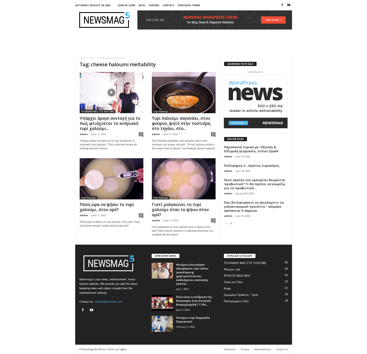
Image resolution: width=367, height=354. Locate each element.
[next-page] (231, 223)
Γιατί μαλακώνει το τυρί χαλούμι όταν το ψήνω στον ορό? (180, 209)
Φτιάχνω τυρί (232, 269)
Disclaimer (230, 349)
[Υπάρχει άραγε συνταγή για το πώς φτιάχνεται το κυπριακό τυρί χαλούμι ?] (111, 92)
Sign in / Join (126, 5)
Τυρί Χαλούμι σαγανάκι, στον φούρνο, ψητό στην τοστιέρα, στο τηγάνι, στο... (181, 123)
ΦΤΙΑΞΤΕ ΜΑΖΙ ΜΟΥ (237, 275)
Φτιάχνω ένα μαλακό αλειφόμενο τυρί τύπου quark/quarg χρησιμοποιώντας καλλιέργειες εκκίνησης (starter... (192, 274)
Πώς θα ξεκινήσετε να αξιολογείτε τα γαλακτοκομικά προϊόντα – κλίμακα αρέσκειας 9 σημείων (254, 206)
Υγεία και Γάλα (233, 282)
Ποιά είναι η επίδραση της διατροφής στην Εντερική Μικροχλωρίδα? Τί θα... (194, 300)
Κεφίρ (227, 288)
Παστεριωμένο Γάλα (236, 301)
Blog (142, 5)
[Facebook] (282, 5)
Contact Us (282, 349)
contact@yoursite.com (108, 301)
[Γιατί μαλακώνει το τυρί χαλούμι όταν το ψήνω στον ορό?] (184, 178)
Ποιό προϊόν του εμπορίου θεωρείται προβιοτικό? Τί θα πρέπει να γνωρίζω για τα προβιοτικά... (254, 184)
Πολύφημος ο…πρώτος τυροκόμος (251, 165)
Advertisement (262, 349)
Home (82, 57)
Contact (169, 5)
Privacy (245, 349)
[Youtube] (288, 5)
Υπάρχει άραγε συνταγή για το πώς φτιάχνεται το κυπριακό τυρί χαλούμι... (110, 123)
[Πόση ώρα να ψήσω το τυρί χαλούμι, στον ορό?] (111, 178)
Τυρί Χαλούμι (160, 111)
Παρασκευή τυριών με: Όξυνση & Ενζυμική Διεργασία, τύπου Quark (251, 149)
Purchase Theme (189, 5)
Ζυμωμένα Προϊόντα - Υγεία (241, 294)
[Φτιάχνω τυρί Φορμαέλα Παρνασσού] (162, 324)
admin (84, 134)
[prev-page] (226, 223)
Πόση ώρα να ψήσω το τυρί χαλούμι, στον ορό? (107, 207)
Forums (154, 5)
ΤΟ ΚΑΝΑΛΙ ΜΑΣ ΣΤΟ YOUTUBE (97, 111)
